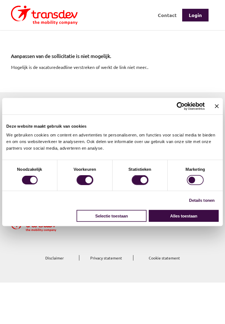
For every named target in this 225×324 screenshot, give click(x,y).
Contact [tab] (167, 15)
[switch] (85, 180)
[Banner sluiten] (217, 106)
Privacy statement (106, 257)
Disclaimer (54, 257)
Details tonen (202, 200)
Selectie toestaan (111, 215)
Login (195, 15)
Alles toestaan (183, 215)
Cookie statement (164, 257)
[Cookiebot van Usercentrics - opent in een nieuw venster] (181, 106)
